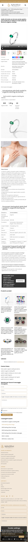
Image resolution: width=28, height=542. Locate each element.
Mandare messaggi (7, 414)
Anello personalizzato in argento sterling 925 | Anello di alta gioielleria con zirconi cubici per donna (6, 309)
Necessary (6, 539)
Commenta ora (20, 362)
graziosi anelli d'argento (6, 375)
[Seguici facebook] (10, 496)
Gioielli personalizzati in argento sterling (10, 470)
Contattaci (3, 478)
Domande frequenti (5, 483)
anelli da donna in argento (7, 379)
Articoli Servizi (19, 412)
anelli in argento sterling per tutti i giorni (10, 377)
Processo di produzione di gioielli (8, 472)
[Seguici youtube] (7, 496)
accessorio (4, 410)
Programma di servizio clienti (7, 474)
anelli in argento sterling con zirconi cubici (11, 373)
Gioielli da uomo (4, 461)
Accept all (21, 536)
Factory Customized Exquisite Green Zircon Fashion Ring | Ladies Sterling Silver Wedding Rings (19, 63)
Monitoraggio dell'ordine (6, 488)
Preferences (17, 539)
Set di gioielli (3, 463)
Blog (2, 484)
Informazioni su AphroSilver (7, 468)
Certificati (3, 492)
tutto (9, 9)
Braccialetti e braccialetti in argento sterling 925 (11, 460)
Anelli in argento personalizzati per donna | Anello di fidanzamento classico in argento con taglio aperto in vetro (20, 330)
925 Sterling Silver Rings (16, 9)
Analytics (11, 539)
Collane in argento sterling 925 (7, 458)
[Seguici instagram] (12, 496)
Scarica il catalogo (5, 490)
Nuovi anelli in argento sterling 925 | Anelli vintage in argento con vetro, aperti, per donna (20, 350)
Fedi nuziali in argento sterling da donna (10, 369)
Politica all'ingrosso (5, 476)
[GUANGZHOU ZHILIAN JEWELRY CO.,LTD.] (14, 5)
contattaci (20, 281)
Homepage (4, 9)
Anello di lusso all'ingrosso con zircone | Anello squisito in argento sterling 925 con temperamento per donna (20, 309)
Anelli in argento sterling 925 (7, 454)
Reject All (6, 536)
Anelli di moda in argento (7, 10)
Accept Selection (14, 536)
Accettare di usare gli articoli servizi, (12, 412)
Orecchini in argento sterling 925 (8, 456)
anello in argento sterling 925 (8, 371)
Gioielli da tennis (4, 452)
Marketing (23, 539)
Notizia (2, 486)
